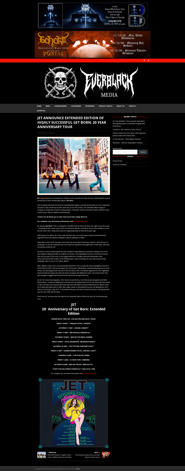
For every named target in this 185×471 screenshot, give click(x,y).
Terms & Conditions (120, 164)
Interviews (90, 106)
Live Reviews (76, 106)
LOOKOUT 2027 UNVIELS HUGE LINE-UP (127, 130)
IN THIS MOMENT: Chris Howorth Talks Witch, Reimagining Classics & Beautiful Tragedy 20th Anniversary (129, 123)
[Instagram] (148, 60)
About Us (120, 106)
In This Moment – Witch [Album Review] (126, 139)
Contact (132, 106)
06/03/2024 (43, 133)
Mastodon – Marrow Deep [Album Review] (127, 143)
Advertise (41, 111)
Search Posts (117, 148)
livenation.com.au (80, 221)
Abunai (78, 469)
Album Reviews (60, 106)
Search (143, 152)
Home (39, 106)
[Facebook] (144, 60)
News (48, 106)
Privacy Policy (117, 161)
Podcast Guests (105, 106)
